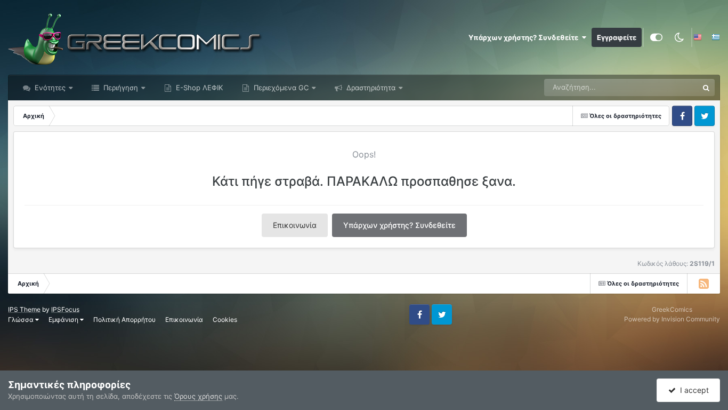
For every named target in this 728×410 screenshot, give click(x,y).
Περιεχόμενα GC (280, 87)
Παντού (671, 87)
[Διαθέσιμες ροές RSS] (703, 283)
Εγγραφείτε (616, 37)
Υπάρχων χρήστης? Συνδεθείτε (524, 37)
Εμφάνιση (64, 320)
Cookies (225, 320)
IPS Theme (24, 309)
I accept (692, 390)
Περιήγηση (119, 87)
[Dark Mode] (679, 37)
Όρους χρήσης (198, 396)
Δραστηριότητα (369, 87)
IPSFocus (65, 309)
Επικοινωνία (295, 225)
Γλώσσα (21, 320)
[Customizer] (656, 37)
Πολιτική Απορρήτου (124, 320)
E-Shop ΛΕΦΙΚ (198, 87)
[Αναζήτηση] (706, 87)
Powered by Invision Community (672, 319)
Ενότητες (50, 87)
